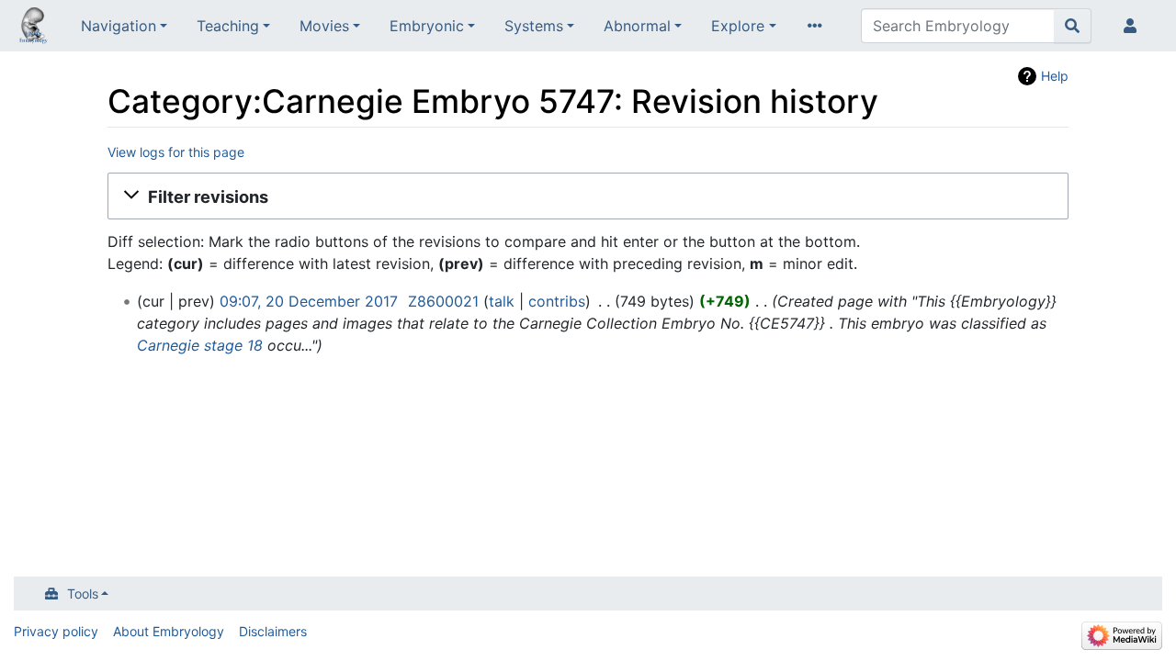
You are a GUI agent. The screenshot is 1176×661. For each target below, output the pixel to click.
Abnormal (637, 26)
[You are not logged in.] (1134, 25)
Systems (533, 26)
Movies (324, 26)
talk (501, 301)
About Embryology (168, 631)
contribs (556, 301)
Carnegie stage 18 (200, 345)
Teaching (228, 26)
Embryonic (427, 26)
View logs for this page (175, 152)
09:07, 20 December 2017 (309, 301)
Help (1055, 76)
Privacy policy (56, 631)
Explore (737, 26)
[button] (588, 196)
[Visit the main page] (33, 28)
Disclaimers (273, 631)
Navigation (118, 26)
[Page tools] (818, 25)
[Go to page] (1072, 25)
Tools (82, 593)
